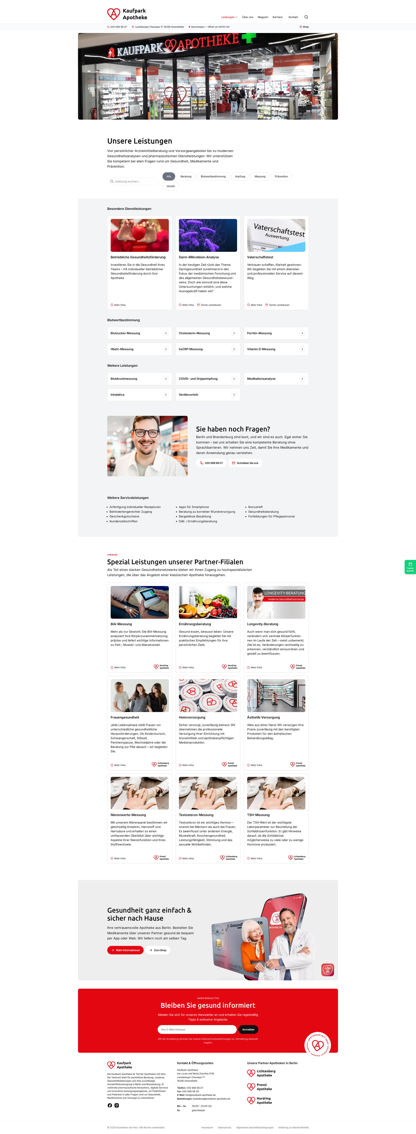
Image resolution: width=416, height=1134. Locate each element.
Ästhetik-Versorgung (263, 717)
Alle (169, 176)
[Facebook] (109, 1105)
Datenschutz (224, 1127)
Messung (260, 176)
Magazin (263, 17)
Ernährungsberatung (195, 624)
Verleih (171, 186)
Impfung (240, 176)
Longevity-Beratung (262, 624)
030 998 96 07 (195, 1087)
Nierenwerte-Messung (128, 815)
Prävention (281, 176)
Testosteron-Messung (196, 815)
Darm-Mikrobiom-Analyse (199, 257)
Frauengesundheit (125, 717)
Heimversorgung (192, 717)
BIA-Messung (121, 624)
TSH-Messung (258, 815)
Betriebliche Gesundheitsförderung (138, 257)
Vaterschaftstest (260, 257)
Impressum (207, 1127)
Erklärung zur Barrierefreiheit (293, 1127)
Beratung (186, 176)
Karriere (277, 17)
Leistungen (227, 17)
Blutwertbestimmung (213, 176)
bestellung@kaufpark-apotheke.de (211, 1098)
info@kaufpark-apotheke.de (201, 1095)
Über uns (247, 17)
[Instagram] (116, 1105)
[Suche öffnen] (306, 17)
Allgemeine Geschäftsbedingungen (254, 1127)
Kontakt (293, 17)
